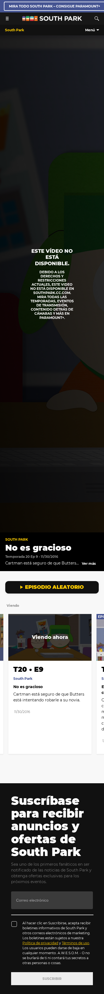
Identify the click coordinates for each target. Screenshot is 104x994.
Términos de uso (75, 943)
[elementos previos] (7, 649)
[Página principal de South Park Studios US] (52, 19)
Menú (90, 30)
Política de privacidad (40, 943)
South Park (16, 539)
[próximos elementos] (97, 649)
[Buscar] (97, 18)
